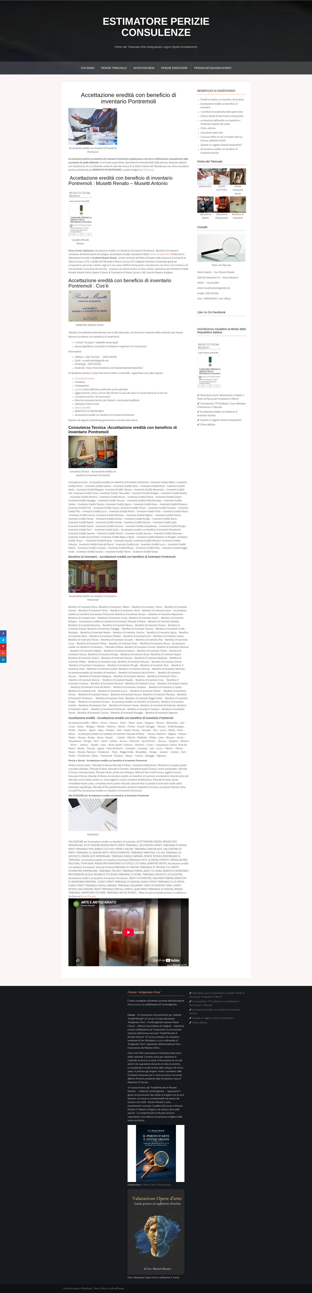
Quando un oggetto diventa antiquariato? (221, 145)
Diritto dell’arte (208, 128)
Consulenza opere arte (212, 133)
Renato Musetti (88, 896)
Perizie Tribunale (114, 68)
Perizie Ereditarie (174, 68)
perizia (78, 389)
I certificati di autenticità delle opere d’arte (222, 112)
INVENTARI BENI (144, 68)
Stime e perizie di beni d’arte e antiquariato (222, 116)
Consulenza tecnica (84, 378)
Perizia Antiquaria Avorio (212, 68)
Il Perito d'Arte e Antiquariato (156, 1185)
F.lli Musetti (148, 170)
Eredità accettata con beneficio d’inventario (222, 100)
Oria (102, 1288)
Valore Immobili (82, 408)
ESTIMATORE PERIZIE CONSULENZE (156, 27)
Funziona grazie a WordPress (77, 1288)
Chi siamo (87, 68)
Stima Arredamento (160, 254)
